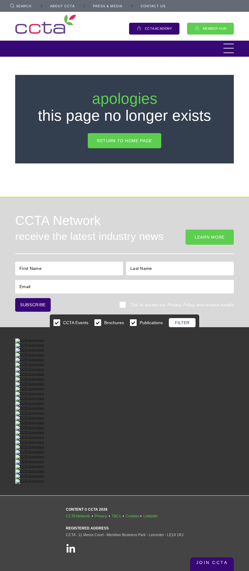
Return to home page (124, 140)
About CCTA (62, 6)
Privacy (101, 516)
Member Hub (215, 28)
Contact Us (153, 6)
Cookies (132, 516)
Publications (151, 322)
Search (24, 6)
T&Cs (116, 516)
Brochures (114, 322)
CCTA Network (78, 516)
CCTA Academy (158, 28)
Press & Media (107, 6)
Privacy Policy (181, 304)
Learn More (210, 237)
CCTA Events (75, 322)
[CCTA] (45, 24)
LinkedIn (150, 516)
